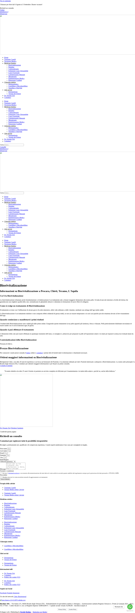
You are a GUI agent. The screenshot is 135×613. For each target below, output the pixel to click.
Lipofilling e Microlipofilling (18, 86)
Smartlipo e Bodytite (15, 88)
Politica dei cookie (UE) (12, 577)
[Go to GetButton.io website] (130, 611)
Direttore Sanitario (17, 428)
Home (6, 57)
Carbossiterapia (13, 69)
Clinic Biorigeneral (20, 596)
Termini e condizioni (7, 471)
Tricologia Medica (10, 61)
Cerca (2, 145)
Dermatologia (13, 92)
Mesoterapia (12, 76)
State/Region (4, 460)
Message (3, 469)
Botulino (11, 67)
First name (3, 449)
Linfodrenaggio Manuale (16, 75)
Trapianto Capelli (10, 59)
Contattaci (7, 97)
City (1, 457)
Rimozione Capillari (15, 80)
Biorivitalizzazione (14, 65)
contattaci (39, 353)
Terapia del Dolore (14, 94)
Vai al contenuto (5, 1)
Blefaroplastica (13, 84)
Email (2, 453)
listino (28, 353)
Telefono (3, 455)
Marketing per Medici (40, 612)
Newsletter (3, 475)
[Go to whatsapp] (130, 606)
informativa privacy (14, 473)
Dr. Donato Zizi (9, 96)
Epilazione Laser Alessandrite (18, 71)
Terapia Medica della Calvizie (14, 489)
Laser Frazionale (14, 73)
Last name (3, 451)
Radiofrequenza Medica (16, 78)
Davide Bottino (25, 612)
